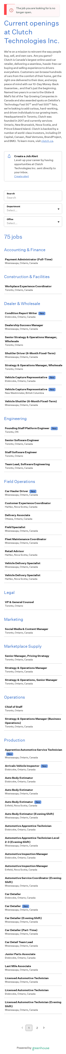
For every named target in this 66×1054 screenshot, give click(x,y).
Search (11, 193)
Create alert (21, 176)
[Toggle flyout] (59, 209)
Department (13, 206)
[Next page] (44, 1028)
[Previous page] (22, 1028)
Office (10, 219)
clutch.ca (47, 141)
